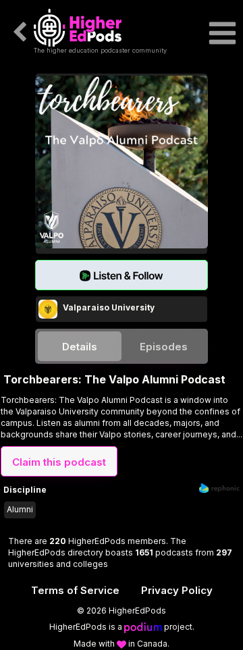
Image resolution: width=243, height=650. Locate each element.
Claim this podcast (59, 462)
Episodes (164, 346)
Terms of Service (75, 590)
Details (79, 346)
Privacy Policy (177, 590)
